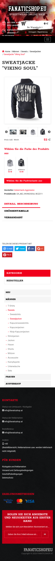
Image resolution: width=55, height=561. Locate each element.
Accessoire (13, 357)
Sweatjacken (35, 51)
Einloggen (32, 32)
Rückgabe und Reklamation (14, 466)
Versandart (13, 217)
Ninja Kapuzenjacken (19, 331)
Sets (10, 370)
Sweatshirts (15, 314)
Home (7, 51)
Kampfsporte (14, 361)
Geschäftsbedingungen (12, 474)
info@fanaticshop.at (14, 410)
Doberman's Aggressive (24, 190)
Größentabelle (16, 211)
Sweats (24, 51)
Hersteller (14, 280)
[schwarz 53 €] (21, 166)
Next (49, 132)
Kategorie (14, 273)
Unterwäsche (14, 366)
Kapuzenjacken (17, 327)
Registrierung (43, 32)
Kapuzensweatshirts (19, 322)
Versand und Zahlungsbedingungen (17, 470)
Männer (15, 51)
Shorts (11, 348)
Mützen (11, 353)
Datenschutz (7, 478)
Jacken (11, 340)
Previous (6, 132)
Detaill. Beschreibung (21, 203)
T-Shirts (11, 305)
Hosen (11, 344)
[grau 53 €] (10, 166)
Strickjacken (13, 335)
